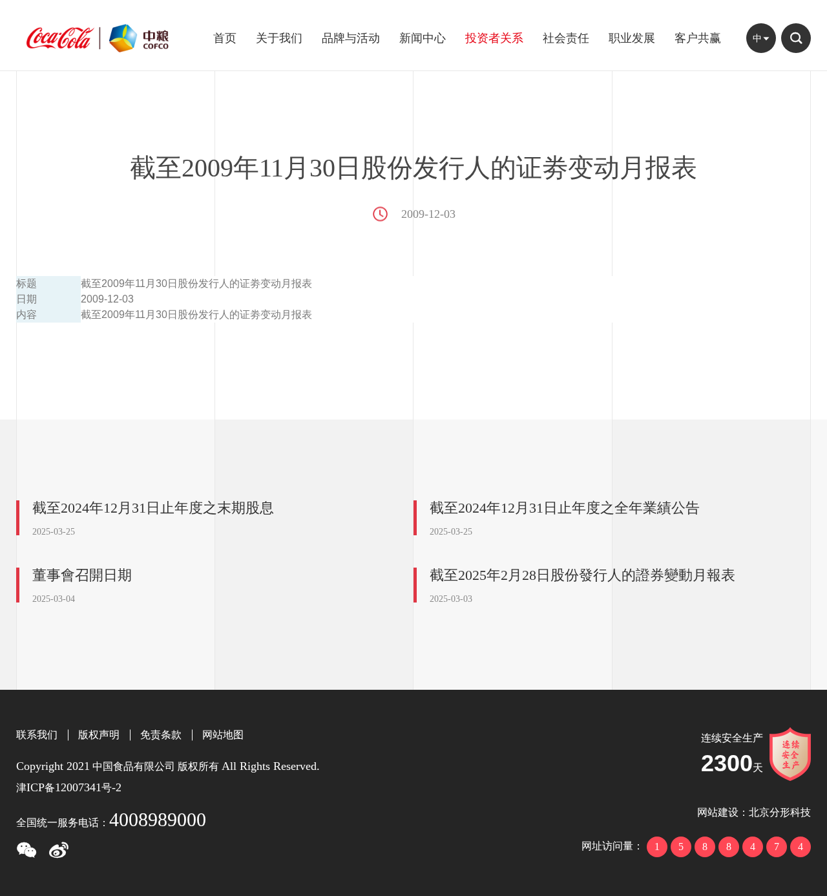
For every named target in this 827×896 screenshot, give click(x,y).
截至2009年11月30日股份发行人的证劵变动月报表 (196, 314)
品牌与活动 (351, 38)
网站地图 (223, 734)
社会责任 (566, 38)
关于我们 (279, 38)
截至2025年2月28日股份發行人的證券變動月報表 (582, 575)
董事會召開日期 (82, 575)
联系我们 (37, 734)
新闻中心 (422, 38)
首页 (224, 38)
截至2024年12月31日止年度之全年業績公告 (565, 508)
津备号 (68, 787)
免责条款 (161, 734)
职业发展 (632, 38)
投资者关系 (494, 38)
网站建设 (717, 812)
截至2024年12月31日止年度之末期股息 (153, 508)
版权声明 (99, 734)
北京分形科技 (780, 812)
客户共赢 (698, 38)
